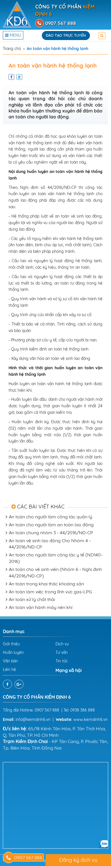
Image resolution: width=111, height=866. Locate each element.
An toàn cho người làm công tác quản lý (50, 516)
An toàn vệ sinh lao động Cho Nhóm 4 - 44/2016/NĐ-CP (50, 544)
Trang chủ (12, 48)
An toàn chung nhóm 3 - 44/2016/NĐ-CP (51, 532)
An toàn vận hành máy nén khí (40, 607)
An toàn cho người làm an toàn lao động (51, 524)
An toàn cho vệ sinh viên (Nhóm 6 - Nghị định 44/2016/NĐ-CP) (55, 572)
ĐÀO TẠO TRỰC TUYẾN (66, 35)
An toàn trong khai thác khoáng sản (46, 584)
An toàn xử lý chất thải (32, 599)
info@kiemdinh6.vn (33, 719)
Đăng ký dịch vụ (78, 860)
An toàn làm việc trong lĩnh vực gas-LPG (50, 591)
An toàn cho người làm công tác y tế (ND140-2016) (55, 558)
